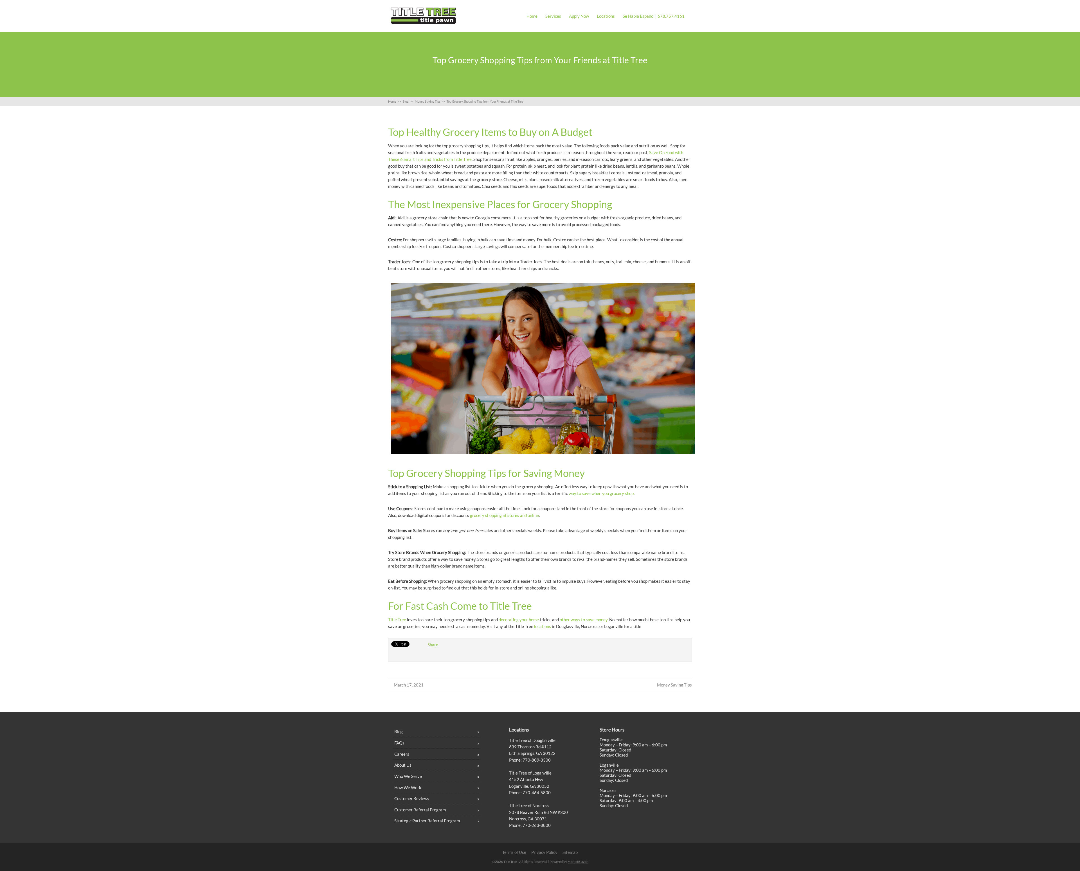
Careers (401, 754)
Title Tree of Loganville (530, 772)
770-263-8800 (536, 825)
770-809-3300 (536, 759)
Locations (606, 16)
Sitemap (570, 852)
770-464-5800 (536, 792)
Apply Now (579, 16)
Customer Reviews (411, 798)
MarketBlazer (578, 861)
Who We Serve (408, 776)
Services (553, 16)
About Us (402, 765)
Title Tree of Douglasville (532, 740)
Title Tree (397, 619)
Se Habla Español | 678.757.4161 (654, 16)
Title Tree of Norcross (529, 805)
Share (433, 644)
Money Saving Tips (674, 684)
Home (531, 16)
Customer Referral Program (420, 809)
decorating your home (519, 619)
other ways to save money (584, 619)
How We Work (407, 787)
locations (542, 626)
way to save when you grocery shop (601, 493)
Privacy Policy (544, 852)
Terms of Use (514, 852)
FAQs (399, 742)
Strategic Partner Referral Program (427, 820)
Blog (398, 731)
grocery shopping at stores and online (504, 515)
